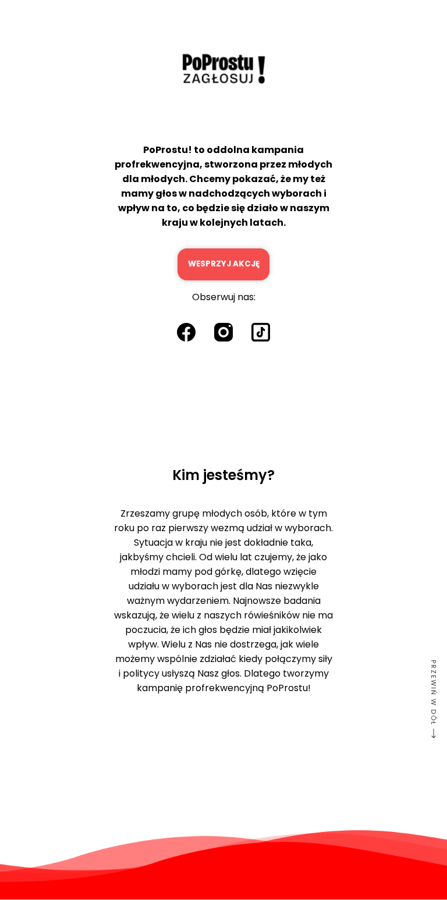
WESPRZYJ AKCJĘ (224, 263)
